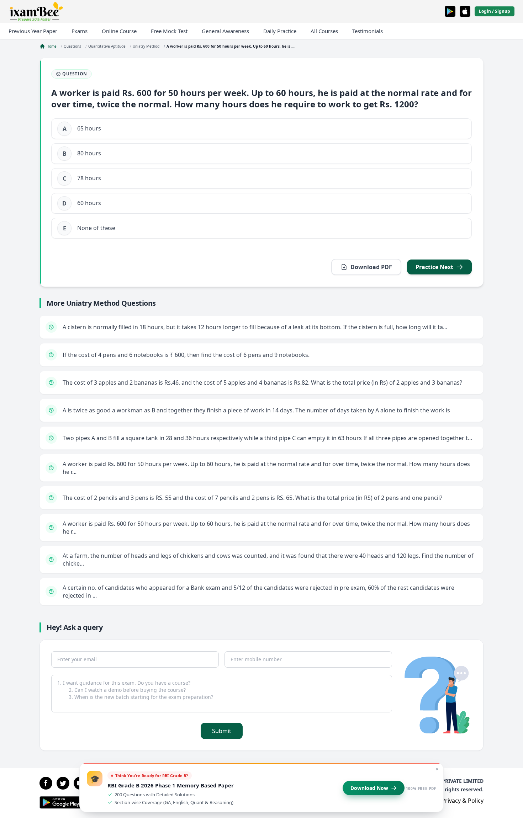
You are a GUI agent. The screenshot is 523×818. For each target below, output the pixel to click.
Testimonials (367, 30)
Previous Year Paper (33, 30)
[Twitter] (63, 783)
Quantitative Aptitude (107, 46)
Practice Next (434, 267)
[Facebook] (45, 783)
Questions (72, 46)
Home (52, 46)
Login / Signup (494, 11)
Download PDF (371, 267)
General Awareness (225, 30)
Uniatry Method (146, 46)
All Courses (324, 30)
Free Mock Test (169, 30)
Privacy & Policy (463, 800)
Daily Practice (279, 30)
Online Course (119, 30)
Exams (80, 30)
